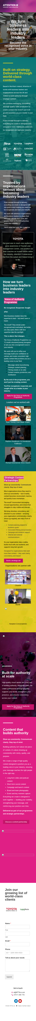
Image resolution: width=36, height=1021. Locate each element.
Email (8, 941)
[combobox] (7, 953)
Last (6, 937)
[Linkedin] (16, 1001)
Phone (7, 949)
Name (8, 923)
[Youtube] (20, 1001)
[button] (7, 909)
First (6, 930)
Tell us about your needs (14, 958)
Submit (9, 977)
